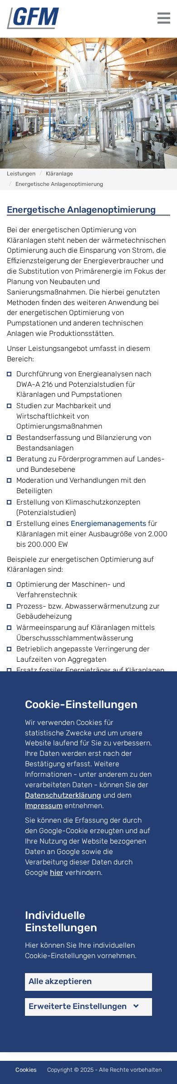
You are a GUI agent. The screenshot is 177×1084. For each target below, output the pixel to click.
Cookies (26, 1069)
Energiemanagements (108, 523)
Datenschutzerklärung (63, 795)
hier (56, 872)
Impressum (44, 805)
